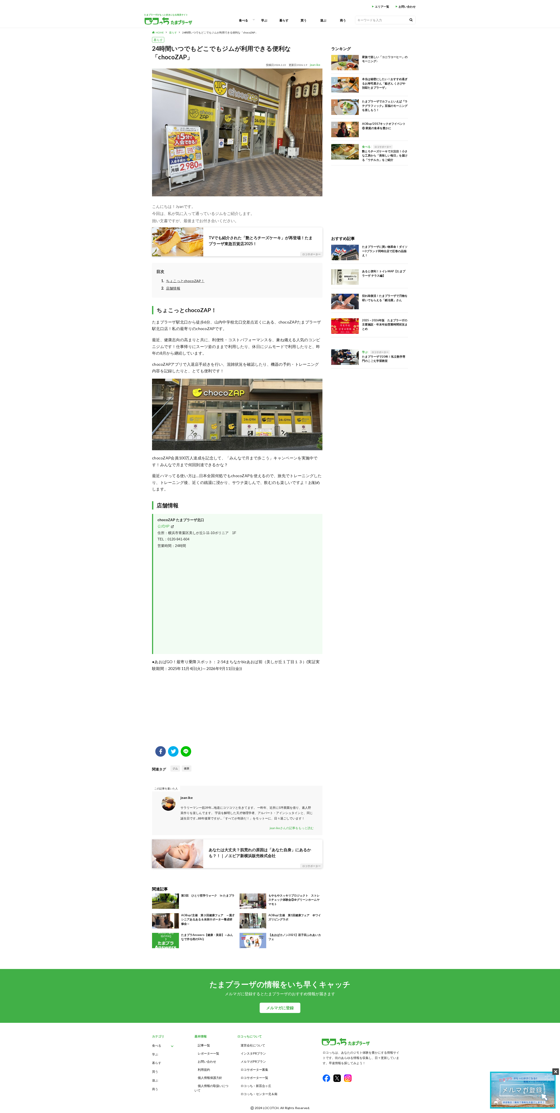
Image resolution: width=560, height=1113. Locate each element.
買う (304, 20)
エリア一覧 (382, 6)
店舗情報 (173, 288)
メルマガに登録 (280, 1008)
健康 (186, 768)
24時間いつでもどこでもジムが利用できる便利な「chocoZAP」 (220, 32)
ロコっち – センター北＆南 (259, 1094)
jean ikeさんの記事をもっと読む (292, 828)
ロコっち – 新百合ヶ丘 (256, 1086)
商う (343, 20)
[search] (411, 20)
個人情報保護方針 (210, 1078)
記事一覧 (204, 1045)
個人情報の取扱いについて (211, 1088)
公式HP (164, 526)
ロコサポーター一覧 (254, 1078)
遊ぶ (323, 20)
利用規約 (204, 1069)
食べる (243, 20)
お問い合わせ (407, 6)
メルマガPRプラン (253, 1061)
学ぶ (264, 20)
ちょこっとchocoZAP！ (185, 281)
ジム (175, 768)
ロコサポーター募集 (254, 1069)
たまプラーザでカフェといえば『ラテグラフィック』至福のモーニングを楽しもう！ (385, 106)
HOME (160, 32)
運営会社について (253, 1045)
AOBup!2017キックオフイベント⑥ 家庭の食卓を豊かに (384, 126)
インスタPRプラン (253, 1053)
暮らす (284, 20)
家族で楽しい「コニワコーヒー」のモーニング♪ (385, 59)
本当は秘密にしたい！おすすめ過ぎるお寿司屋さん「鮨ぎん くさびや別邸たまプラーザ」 (385, 83)
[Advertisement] (237, 711)
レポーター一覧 (208, 1053)
